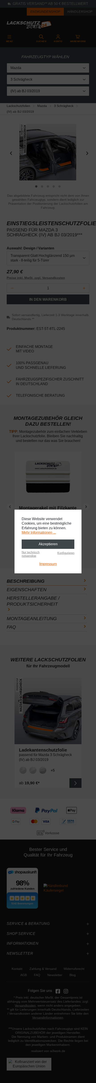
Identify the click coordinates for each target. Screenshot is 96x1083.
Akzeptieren (48, 544)
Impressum (48, 564)
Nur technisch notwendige (31, 554)
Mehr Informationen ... (39, 532)
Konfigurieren (65, 553)
